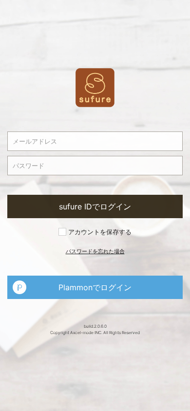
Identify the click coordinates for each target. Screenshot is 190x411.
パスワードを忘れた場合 (95, 251)
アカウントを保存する (99, 232)
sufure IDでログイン (95, 206)
